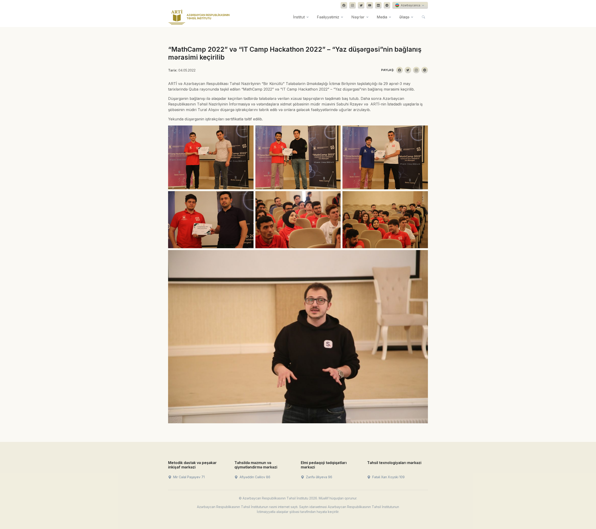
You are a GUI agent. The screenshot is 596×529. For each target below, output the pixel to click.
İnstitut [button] (299, 17)
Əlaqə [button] (404, 17)
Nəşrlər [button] (358, 17)
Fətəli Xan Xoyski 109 (388, 477)
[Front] (199, 17)
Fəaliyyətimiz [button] (328, 17)
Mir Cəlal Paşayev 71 (188, 477)
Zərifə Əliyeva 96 (318, 477)
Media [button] (382, 17)
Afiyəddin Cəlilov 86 (254, 477)
